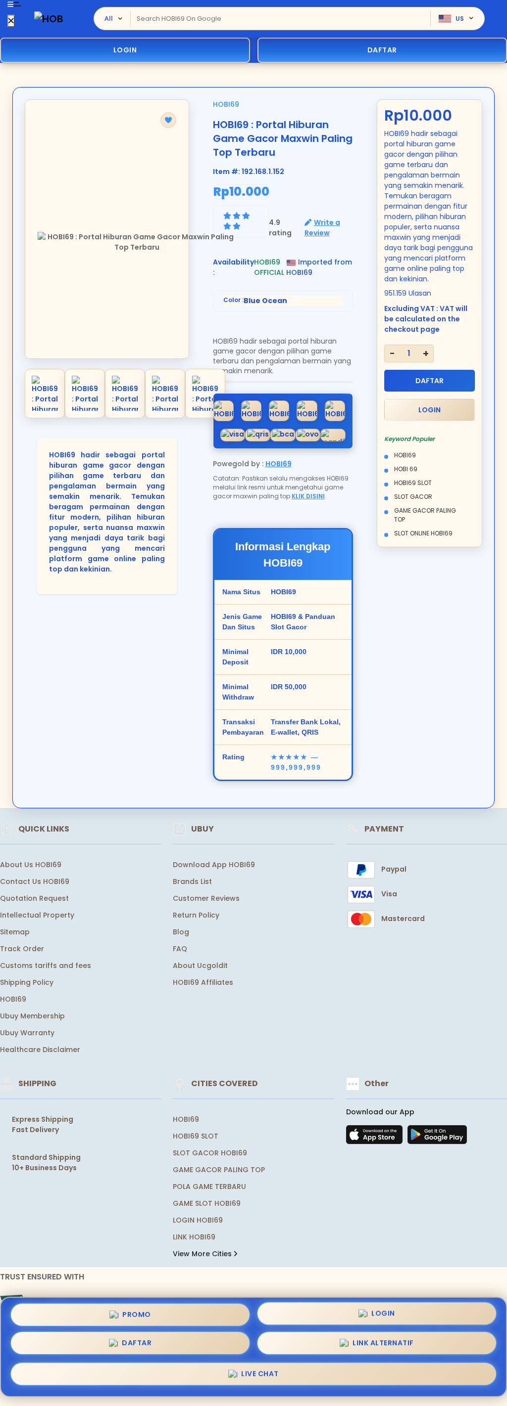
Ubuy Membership (32, 1016)
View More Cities (203, 1254)
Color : (255, 301)
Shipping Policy (26, 982)
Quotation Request (34, 898)
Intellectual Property (37, 915)
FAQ (180, 949)
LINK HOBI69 (194, 1237)
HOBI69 (226, 104)
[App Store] (376, 1137)
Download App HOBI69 (214, 865)
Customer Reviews (206, 898)
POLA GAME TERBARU (209, 1186)
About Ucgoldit (200, 965)
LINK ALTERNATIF (383, 1344)
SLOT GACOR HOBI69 (210, 1153)
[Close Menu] (11, 21)
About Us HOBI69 (30, 865)
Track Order (22, 949)
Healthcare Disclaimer (40, 1049)
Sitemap (15, 932)
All (108, 18)
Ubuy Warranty (27, 1033)
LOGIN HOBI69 (198, 1220)
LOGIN (125, 50)
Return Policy (196, 915)
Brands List (192, 881)
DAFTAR (429, 381)
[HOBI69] (49, 18)
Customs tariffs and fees (45, 965)
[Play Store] (437, 1137)
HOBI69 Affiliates (203, 982)
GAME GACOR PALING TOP (219, 1170)
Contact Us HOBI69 (34, 881)
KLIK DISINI (308, 496)
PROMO (136, 1316)
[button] (168, 120)
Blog (181, 932)
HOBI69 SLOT (195, 1136)
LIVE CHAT (260, 1373)
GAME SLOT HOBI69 (207, 1203)
